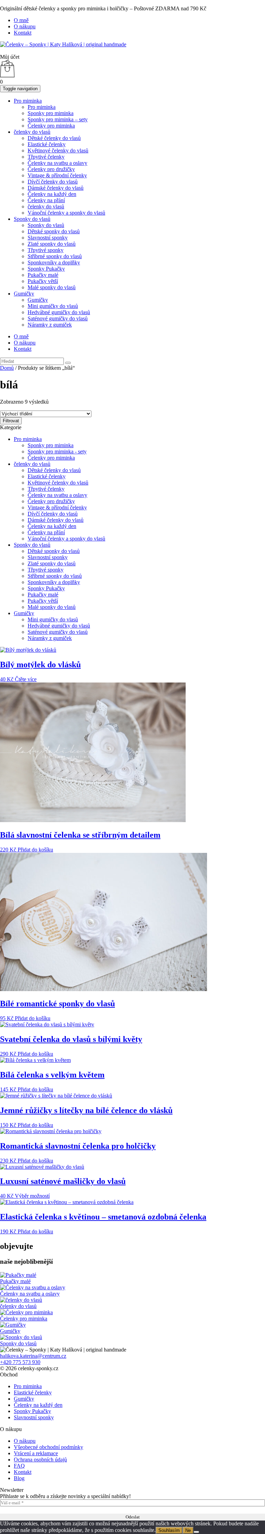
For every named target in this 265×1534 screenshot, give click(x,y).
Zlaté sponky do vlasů (52, 244)
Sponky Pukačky (46, 269)
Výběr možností (32, 1196)
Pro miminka (28, 101)
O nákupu (25, 26)
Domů (7, 368)
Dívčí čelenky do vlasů (53, 182)
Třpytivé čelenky (46, 157)
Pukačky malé (43, 275)
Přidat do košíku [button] (35, 850)
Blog (19, 1478)
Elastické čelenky (47, 144)
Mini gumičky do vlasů (53, 306)
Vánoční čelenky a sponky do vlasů (66, 213)
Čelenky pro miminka (51, 126)
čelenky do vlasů (32, 132)
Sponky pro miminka (50, 113)
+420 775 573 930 (20, 1362)
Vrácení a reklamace (36, 1453)
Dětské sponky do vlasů (54, 231)
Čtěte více (26, 679)
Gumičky (24, 294)
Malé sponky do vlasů (52, 287)
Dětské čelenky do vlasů (54, 138)
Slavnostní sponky (48, 238)
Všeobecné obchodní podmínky (48, 1447)
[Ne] (196, 1532)
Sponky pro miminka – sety (58, 119)
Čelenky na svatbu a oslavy (57, 163)
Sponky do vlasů (32, 219)
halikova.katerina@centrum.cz (33, 1356)
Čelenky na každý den (52, 194)
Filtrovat (11, 420)
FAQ (19, 1466)
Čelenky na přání (46, 200)
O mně (21, 20)
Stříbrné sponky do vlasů (55, 256)
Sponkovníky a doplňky (54, 262)
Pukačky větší (43, 281)
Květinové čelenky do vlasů (58, 150)
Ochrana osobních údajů (40, 1459)
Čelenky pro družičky (51, 169)
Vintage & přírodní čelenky (57, 175)
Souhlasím (169, 1530)
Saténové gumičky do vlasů (58, 318)
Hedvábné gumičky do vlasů (59, 312)
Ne (188, 1530)
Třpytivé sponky (45, 250)
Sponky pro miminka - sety (57, 451)
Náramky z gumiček (50, 325)
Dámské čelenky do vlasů (56, 188)
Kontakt (22, 33)
